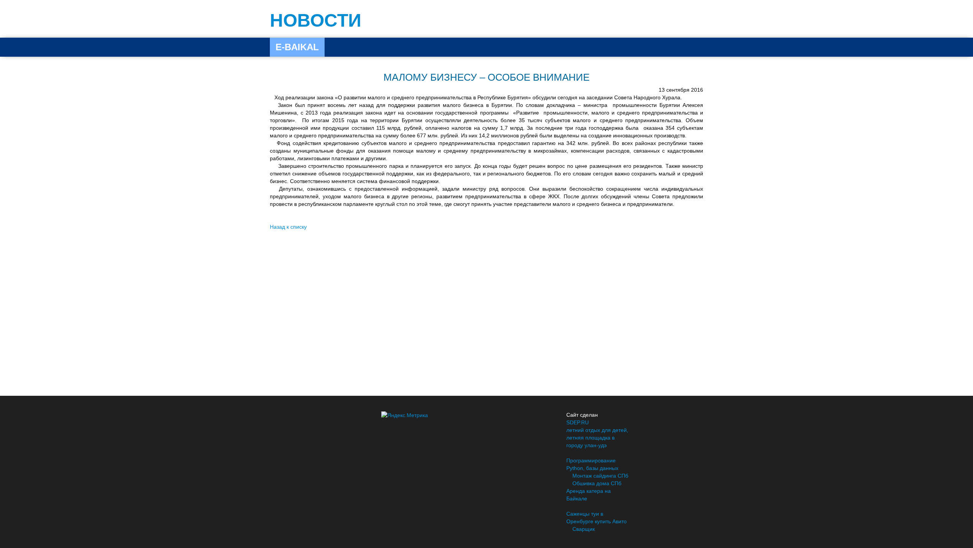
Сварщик (583, 529)
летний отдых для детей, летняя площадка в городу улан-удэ (597, 437)
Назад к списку (288, 227)
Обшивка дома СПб (596, 483)
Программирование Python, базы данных (592, 464)
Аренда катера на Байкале (588, 495)
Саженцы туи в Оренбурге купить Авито (596, 517)
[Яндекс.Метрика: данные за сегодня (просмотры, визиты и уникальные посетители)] (404, 415)
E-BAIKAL (297, 47)
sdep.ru (577, 422)
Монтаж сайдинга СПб (600, 476)
